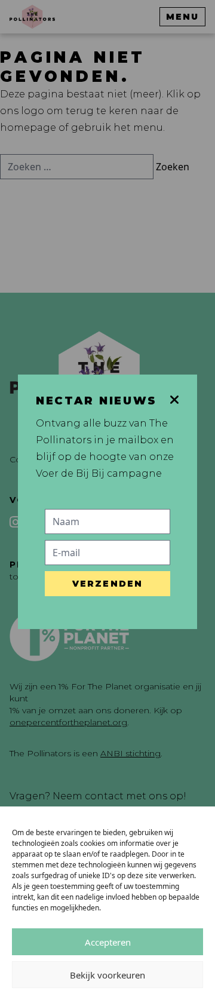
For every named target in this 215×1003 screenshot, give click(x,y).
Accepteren (108, 942)
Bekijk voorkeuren (107, 975)
